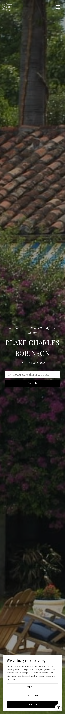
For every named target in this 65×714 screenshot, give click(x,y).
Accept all (32, 704)
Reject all (32, 686)
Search (32, 383)
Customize (32, 695)
